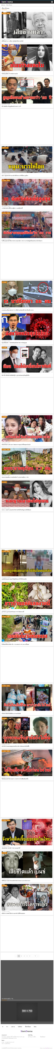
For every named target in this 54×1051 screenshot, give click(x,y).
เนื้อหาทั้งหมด (28, 1027)
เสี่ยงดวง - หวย (5, 147)
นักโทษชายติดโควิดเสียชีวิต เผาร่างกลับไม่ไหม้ (11, 714)
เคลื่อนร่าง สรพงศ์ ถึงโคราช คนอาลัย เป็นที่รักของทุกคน (13, 913)
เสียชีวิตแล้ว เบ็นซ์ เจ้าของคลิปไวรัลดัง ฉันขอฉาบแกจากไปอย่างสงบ (16, 881)
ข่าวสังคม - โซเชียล (6, 13)
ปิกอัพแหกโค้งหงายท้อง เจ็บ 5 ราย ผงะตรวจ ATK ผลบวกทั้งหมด (15, 644)
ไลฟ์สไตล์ (20, 1027)
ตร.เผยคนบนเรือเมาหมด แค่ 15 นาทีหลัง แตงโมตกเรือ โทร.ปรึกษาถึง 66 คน (17, 310)
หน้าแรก (3, 5)
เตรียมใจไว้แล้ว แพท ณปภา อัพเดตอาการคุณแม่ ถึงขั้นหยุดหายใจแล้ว (16, 445)
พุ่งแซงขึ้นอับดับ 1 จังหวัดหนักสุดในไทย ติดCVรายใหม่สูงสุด (14, 343)
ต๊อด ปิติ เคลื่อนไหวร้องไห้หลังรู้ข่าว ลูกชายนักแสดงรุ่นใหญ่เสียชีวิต (15, 375)
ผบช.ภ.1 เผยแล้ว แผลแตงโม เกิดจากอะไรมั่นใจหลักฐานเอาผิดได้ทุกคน (16, 510)
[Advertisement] (27, 127)
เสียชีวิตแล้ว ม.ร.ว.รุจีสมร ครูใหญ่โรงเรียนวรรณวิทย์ (12, 41)
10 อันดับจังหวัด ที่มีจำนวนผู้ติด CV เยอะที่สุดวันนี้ (12, 208)
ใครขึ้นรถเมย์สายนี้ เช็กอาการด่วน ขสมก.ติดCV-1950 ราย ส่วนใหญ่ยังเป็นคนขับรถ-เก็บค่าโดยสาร (22, 241)
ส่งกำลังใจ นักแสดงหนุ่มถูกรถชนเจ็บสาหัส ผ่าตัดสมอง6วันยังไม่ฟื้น (15, 746)
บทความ (13, 1027)
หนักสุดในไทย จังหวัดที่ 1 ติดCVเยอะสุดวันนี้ (11, 848)
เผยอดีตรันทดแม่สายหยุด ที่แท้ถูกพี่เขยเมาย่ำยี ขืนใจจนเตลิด (14, 579)
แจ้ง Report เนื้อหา (32, 1037)
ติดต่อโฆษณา (42, 1037)
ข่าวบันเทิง (4, 45)
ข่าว (7, 1027)
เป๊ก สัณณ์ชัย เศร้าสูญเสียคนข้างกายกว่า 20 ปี (11, 106)
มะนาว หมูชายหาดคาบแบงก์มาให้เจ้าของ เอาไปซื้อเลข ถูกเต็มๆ (15, 176)
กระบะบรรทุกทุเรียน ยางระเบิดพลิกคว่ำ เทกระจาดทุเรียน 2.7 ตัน (15, 477)
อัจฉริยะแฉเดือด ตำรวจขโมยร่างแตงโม (10, 74)
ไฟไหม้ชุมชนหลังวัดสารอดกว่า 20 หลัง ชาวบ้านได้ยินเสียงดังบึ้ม (15, 779)
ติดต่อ (35, 1027)
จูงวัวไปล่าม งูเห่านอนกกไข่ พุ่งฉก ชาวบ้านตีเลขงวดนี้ (13, 612)
